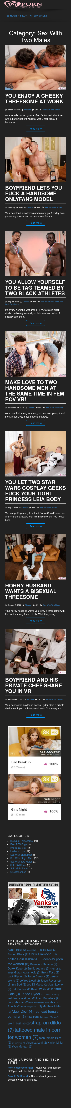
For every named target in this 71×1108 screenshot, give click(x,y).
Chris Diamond (43, 953)
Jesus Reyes (50, 980)
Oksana (27, 109)
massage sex (31, 1006)
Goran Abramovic (27, 972)
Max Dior (23, 1011)
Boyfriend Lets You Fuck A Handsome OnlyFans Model (33, 193)
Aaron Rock (17, 949)
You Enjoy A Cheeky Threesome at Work (34, 98)
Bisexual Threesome (21, 841)
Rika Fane (35, 1016)
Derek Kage (17, 968)
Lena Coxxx (52, 994)
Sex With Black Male (50, 301)
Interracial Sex (18, 847)
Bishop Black (18, 954)
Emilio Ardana (38, 968)
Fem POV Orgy (18, 844)
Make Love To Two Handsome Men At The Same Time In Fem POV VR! (34, 390)
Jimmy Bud (17, 984)
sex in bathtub (19, 1023)
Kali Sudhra (21, 989)
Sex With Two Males (51, 109)
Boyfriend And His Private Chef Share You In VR (33, 685)
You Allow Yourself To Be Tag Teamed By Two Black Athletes (35, 287)
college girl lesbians (25, 958)
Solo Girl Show (18, 865)
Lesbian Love (17, 851)
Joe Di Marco (37, 984)
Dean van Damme (43, 964)
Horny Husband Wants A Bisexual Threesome (30, 591)
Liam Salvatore (47, 998)
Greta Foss (50, 972)
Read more (35, 128)
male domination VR (39, 1002)
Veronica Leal (36, 1042)
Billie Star (48, 949)
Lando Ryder (33, 993)
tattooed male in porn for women (35, 1033)
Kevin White (40, 989)
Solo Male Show (19, 868)
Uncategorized (18, 872)
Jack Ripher (17, 976)
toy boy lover (18, 1043)
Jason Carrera (38, 976)
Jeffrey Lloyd (30, 980)
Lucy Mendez (18, 1002)
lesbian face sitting (22, 998)
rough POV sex (51, 1017)
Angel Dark (33, 950)
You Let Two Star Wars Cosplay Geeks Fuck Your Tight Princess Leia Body (35, 490)
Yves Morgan (22, 1046)
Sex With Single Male (21, 858)
